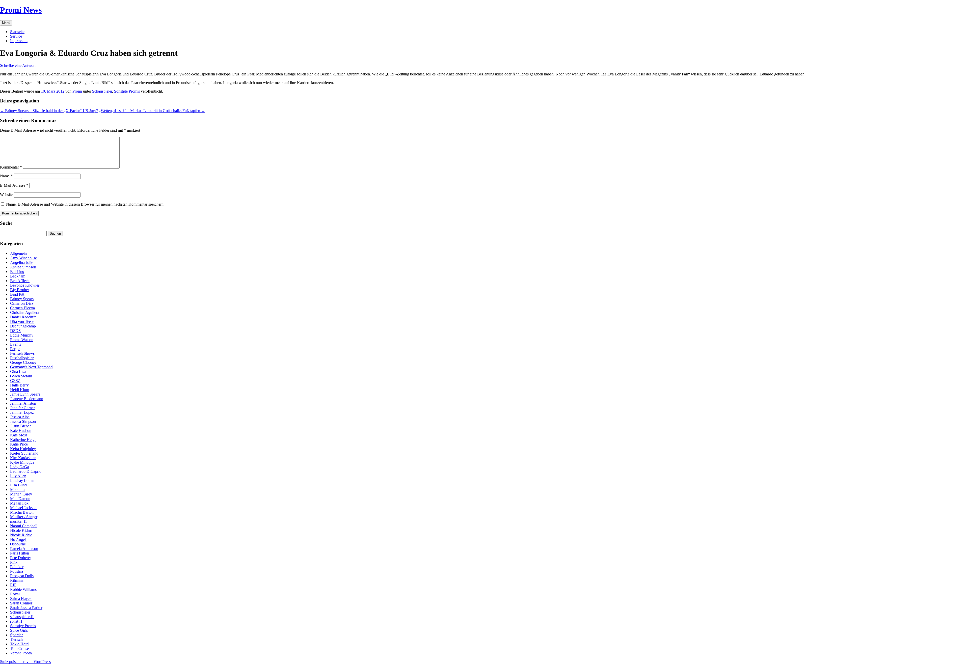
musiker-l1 (18, 521)
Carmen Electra (22, 308)
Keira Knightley (23, 449)
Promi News (21, 9)
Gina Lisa (18, 371)
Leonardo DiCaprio (25, 471)
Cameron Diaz (21, 303)
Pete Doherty (20, 558)
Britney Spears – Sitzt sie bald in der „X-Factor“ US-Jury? (49, 110)
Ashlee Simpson (23, 267)
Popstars (16, 571)
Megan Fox (19, 503)
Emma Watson (21, 340)
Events (15, 344)
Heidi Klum (19, 390)
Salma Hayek (21, 598)
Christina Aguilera (24, 312)
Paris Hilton (19, 553)
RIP (13, 585)
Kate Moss (18, 435)
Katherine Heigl (23, 439)
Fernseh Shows (22, 353)
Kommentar (11, 167)
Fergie (15, 349)
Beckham (17, 276)
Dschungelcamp (23, 326)
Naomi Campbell (23, 526)
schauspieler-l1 (22, 617)
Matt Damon (20, 498)
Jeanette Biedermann (26, 399)
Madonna (17, 489)
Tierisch (16, 639)
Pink (13, 562)
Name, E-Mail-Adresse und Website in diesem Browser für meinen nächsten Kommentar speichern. (85, 204)
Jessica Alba (20, 417)
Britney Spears (22, 299)
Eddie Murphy (21, 335)
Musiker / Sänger (23, 517)
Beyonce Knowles (25, 285)
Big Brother (19, 290)
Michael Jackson (23, 508)
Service (16, 36)
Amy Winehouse (23, 258)
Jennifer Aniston (23, 403)
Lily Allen (18, 476)
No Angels (18, 539)
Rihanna (16, 580)
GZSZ (15, 380)
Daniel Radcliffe (23, 317)
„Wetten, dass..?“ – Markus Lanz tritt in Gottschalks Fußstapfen (152, 110)
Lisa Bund (18, 485)
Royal (15, 594)
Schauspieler (102, 91)
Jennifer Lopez (22, 412)
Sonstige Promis (127, 91)
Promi (77, 91)
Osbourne (18, 544)
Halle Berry (19, 385)
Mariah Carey (21, 494)
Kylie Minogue (22, 462)
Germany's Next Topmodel (31, 367)
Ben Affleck (20, 281)
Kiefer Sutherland (24, 453)
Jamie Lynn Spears (25, 394)
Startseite (17, 32)
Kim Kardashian (23, 458)
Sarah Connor (21, 603)
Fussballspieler (22, 358)
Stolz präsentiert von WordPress (25, 661)
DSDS (15, 330)
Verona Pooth (21, 653)
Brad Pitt (17, 294)
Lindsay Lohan (22, 480)
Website (6, 194)
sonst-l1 (16, 621)
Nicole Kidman (22, 530)
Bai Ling (17, 271)
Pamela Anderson (24, 548)
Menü (6, 23)
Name (6, 176)
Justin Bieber (20, 426)
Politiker (16, 567)
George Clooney (23, 362)
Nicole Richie (21, 535)
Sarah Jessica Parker (26, 607)
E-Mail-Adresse (14, 185)
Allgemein (18, 253)
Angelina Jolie (21, 262)
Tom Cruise (19, 648)
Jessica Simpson (23, 421)
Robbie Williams (23, 589)
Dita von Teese (22, 321)
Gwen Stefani (21, 376)
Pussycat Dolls (22, 576)
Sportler (16, 635)
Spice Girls (19, 630)
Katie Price (19, 444)
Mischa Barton (22, 512)
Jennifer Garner (22, 408)
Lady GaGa (19, 467)
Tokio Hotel (19, 644)
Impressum (19, 41)
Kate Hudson (20, 430)
